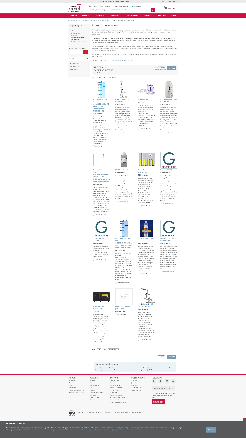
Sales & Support (115, 380)
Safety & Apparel (132, 15)
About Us (72, 380)
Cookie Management (116, 395)
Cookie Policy (114, 392)
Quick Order (134, 383)
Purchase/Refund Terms (117, 400)
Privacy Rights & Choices (118, 397)
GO (153, 10)
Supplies (73, 15)
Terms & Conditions (116, 388)
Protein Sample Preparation (75, 34)
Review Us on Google (163, 388)
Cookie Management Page (90, 430)
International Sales (116, 383)
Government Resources (97, 400)
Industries (162, 15)
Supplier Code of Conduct (77, 392)
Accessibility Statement (76, 390)
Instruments (115, 15)
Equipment (100, 15)
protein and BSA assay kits (124, 60)
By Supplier (134, 385)
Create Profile (172, 1)
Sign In (164, 1)
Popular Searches (136, 390)
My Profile (93, 6)
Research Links (94, 397)
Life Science (73, 31)
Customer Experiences (96, 392)
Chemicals (86, 15)
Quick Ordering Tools (121, 6)
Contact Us (137, 6)
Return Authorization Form (118, 402)
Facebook (160, 381)
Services (92, 380)
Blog (91, 388)
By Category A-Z (136, 388)
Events (71, 383)
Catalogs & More (95, 383)
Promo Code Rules (95, 385)
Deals (173, 15)
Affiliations (93, 395)
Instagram (167, 381)
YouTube (173, 381)
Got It (211, 429)
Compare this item (100, 146)
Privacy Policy (114, 390)
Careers (71, 385)
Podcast (92, 390)
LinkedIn (154, 381)
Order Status (106, 6)
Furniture (148, 15)
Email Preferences (115, 385)
